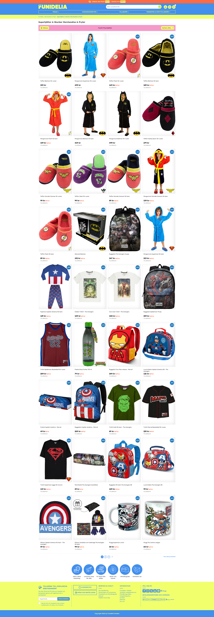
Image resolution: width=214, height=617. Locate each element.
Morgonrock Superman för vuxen (85, 81)
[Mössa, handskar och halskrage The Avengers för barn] (89, 517)
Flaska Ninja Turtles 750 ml (83, 369)
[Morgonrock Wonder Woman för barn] (158, 171)
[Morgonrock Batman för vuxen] (124, 113)
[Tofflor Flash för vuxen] (124, 55)
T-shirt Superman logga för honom (51, 485)
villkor (53, 605)
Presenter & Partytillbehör (157, 12)
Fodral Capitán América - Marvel (50, 427)
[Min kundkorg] (174, 7)
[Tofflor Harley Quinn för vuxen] (158, 113)
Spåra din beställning (86, 592)
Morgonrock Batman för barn (84, 138)
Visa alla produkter (169, 556)
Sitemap (122, 599)
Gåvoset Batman (80, 254)
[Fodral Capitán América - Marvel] (55, 402)
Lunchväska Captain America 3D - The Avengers (156, 370)
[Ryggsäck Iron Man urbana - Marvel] (124, 344)
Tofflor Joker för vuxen (82, 196)
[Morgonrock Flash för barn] (55, 113)
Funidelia (40, 16)
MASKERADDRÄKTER (89, 12)
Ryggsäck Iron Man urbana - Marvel (120, 369)
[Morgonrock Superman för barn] (158, 228)
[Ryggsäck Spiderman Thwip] (158, 286)
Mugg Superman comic (116, 542)
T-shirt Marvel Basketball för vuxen (155, 427)
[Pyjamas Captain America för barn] (55, 286)
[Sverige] (144, 591)
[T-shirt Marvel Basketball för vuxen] (158, 402)
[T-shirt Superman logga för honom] (55, 459)
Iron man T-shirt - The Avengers (119, 312)
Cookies (122, 598)
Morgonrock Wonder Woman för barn (156, 196)
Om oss (122, 601)
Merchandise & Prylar (50, 16)
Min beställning (103, 590)
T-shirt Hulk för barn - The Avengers (120, 427)
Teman (55, 12)
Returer (101, 596)
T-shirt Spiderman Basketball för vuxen (52, 369)
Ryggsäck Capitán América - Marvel (86, 427)
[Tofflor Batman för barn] (158, 55)
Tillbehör (123, 12)
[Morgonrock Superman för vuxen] (89, 55)
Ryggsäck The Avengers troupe (119, 254)
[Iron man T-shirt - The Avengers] (124, 286)
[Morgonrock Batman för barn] (89, 113)
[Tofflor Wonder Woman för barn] (124, 171)
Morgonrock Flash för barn (49, 138)
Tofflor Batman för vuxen (48, 81)
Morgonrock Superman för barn (154, 254)
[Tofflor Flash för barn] (55, 228)
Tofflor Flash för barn (47, 254)
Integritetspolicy (125, 596)
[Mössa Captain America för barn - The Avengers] (55, 517)
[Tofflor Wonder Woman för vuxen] (55, 171)
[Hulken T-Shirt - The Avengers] (89, 286)
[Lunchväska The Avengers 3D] (158, 459)
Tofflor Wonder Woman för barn (119, 196)
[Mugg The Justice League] (158, 517)
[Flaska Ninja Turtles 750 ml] (89, 344)
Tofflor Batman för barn (151, 81)
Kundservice (86, 587)
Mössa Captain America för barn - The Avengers (52, 543)
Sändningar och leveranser (107, 592)
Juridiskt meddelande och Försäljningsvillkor (128, 593)
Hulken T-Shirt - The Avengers (84, 312)
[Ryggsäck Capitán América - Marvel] (89, 402)
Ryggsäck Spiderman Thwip (152, 312)
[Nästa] (112, 556)
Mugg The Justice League (152, 542)
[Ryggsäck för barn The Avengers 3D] (124, 459)
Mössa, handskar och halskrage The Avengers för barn (89, 543)
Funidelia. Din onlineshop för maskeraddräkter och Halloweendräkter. (52, 7)
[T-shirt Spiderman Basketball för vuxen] (55, 344)
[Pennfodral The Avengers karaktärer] (89, 459)
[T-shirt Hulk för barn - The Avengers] (124, 402)
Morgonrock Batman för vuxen (119, 138)
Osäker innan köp (104, 598)
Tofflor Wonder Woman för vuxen (51, 196)
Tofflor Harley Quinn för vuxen (153, 138)
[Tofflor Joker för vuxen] (89, 171)
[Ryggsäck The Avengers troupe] (124, 228)
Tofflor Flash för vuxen (116, 81)
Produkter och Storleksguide (108, 594)
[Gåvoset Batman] (89, 228)
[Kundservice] (169, 7)
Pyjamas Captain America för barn (51, 312)
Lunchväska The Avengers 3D (153, 485)
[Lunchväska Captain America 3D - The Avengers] (158, 344)
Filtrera (45, 28)
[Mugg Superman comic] (124, 517)
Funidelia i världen (125, 590)
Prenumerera (63, 599)
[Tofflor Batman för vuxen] (55, 55)
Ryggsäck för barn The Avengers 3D (120, 485)
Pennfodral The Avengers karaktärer (86, 485)
